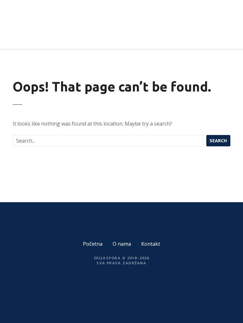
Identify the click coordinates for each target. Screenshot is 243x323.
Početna (93, 243)
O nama (122, 243)
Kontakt (150, 243)
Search (218, 141)
